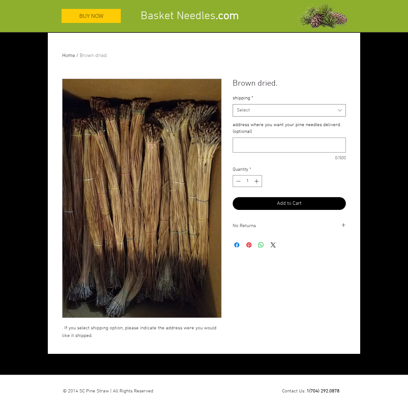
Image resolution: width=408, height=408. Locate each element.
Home (68, 56)
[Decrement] (238, 181)
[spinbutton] (247, 181)
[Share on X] (273, 245)
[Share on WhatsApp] (261, 245)
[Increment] (257, 181)
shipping (243, 98)
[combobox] (289, 110)
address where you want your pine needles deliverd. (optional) (287, 128)
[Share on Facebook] (237, 245)
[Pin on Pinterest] (249, 245)
